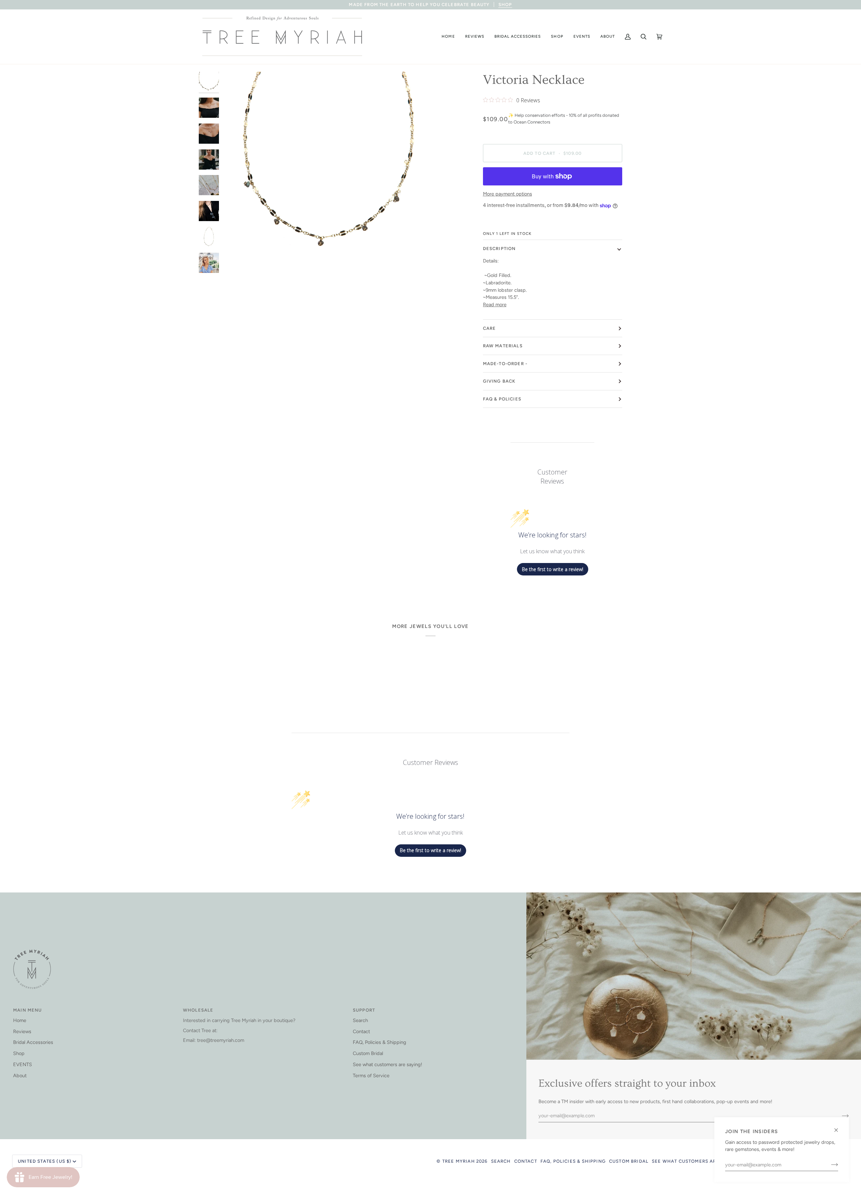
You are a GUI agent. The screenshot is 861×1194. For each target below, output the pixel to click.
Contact (361, 1031)
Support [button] (364, 1010)
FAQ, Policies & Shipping (379, 1042)
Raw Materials (503, 345)
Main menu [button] (27, 1010)
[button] (448, 36)
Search (360, 1020)
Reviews (22, 1031)
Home (19, 1020)
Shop (19, 1053)
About (20, 1076)
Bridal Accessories (33, 1042)
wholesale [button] (198, 1010)
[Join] (829, 1164)
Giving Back (499, 381)
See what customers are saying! (387, 1064)
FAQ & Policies (502, 398)
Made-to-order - (505, 363)
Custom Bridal (368, 1053)
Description (499, 248)
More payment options (507, 194)
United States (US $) (44, 1161)
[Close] (839, 1127)
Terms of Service (371, 1076)
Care (489, 328)
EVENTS (22, 1064)
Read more (495, 305)
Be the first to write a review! (552, 569)
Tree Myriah (458, 1161)
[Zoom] (235, 267)
